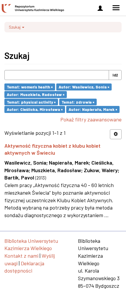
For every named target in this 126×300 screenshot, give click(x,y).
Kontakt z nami (21, 255)
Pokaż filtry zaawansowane (91, 119)
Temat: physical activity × (31, 101)
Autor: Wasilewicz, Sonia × (84, 86)
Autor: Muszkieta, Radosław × (35, 94)
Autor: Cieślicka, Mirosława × (35, 109)
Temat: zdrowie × (78, 101)
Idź (115, 74)
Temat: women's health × (30, 86)
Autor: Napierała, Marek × (93, 109)
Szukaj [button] (15, 27)
